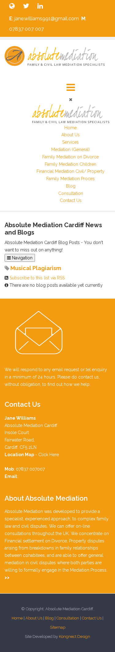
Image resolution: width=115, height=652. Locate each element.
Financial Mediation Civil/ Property (70, 171)
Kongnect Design (74, 636)
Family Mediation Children (70, 164)
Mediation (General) (70, 149)
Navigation (22, 257)
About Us (70, 134)
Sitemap (57, 627)
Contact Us (71, 200)
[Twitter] (26, 6)
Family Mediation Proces (70, 178)
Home (70, 127)
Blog (70, 186)
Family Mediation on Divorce (70, 156)
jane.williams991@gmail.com (47, 476)
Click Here (48, 454)
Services (70, 142)
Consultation (70, 193)
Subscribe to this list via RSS (37, 277)
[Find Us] (12, 6)
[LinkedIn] (41, 6)
